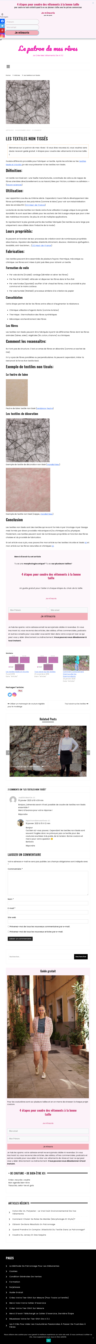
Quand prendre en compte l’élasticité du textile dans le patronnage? (48, 1229)
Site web (12, 917)
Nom (11, 899)
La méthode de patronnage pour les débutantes (34, 1266)
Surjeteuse (14, 1287)
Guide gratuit (16, 1292)
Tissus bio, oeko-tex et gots (21, 1185)
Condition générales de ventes (25, 1276)
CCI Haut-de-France (35, 205)
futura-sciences (14, 184)
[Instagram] (14, 693)
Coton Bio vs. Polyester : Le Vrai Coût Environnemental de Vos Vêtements (44, 1212)
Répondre (23, 814)
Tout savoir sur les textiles (44, 672)
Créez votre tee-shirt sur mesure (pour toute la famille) (39, 1297)
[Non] (93, 1338)
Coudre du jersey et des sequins (29, 1235)
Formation (14, 1282)
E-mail (11, 908)
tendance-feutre (45, 408)
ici (86, 542)
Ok (49, 1340)
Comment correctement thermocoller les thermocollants (73, 674)
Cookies (13, 1271)
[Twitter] (10, 693)
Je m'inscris (48, 616)
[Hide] (1, 40)
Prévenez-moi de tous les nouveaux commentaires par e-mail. (40, 926)
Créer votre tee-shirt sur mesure (26, 1308)
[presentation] (7, 752)
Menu (48, 66)
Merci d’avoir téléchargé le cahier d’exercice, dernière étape (41, 1313)
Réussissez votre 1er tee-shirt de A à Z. (29, 1318)
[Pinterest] (2, 30)
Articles (9, 130)
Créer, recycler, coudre (19, 1180)
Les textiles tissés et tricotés (17, 672)
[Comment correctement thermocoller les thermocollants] (76, 663)
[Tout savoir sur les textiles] (47, 663)
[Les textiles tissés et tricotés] (19, 663)
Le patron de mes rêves (48, 48)
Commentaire (15, 869)
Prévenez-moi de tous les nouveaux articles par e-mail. (36, 931)
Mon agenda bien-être (19, 1182)
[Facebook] (2, 21)
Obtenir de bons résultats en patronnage (33, 1224)
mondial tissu (53, 464)
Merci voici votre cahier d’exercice (27, 1303)
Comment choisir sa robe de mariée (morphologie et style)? (43, 1219)
